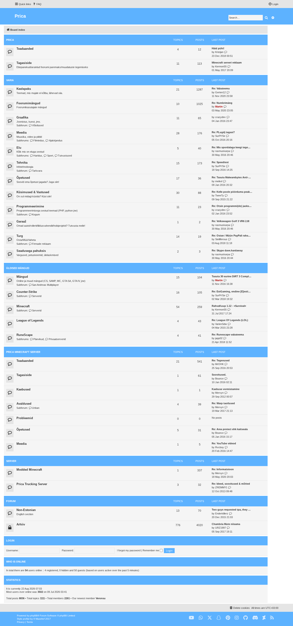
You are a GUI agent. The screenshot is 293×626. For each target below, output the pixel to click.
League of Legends (29, 320)
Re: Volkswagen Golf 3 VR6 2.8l (230, 221)
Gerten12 (220, 92)
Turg (19, 236)
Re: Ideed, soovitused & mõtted (231, 483)
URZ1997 (220, 527)
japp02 (218, 338)
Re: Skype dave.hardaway (227, 250)
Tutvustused (65, 155)
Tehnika (21, 162)
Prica (10, 39)
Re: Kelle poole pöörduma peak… (232, 191)
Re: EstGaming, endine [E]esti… (231, 291)
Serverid (36, 296)
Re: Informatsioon (223, 469)
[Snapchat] (218, 617)
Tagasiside (24, 63)
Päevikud (38, 339)
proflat (26, 619)
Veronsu (101, 598)
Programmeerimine (30, 206)
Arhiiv (20, 524)
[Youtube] (191, 617)
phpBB (34, 615)
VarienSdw (221, 324)
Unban (35, 407)
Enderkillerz (221, 513)
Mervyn (219, 392)
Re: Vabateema (221, 88)
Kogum (36, 214)
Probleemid (24, 418)
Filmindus (38, 140)
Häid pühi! (218, 48)
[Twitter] (209, 617)
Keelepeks (23, 89)
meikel (218, 181)
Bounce (219, 378)
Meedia (21, 132)
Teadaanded (24, 48)
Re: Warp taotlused (223, 403)
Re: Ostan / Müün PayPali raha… (231, 235)
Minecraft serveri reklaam (227, 62)
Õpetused (23, 177)
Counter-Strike (26, 292)
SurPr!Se (220, 136)
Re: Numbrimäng (222, 103)
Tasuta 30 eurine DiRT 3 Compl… (231, 276)
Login (10, 540)
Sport (50, 155)
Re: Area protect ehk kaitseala (230, 429)
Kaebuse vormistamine (225, 389)
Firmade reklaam (41, 243)
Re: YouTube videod (224, 443)
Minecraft (23, 306)
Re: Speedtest (220, 162)
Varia (10, 80)
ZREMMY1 (221, 487)
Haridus (37, 155)
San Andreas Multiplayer (45, 284)
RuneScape (24, 335)
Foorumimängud (28, 103)
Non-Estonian (26, 510)
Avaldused (23, 403)
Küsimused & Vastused (32, 192)
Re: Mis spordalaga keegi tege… (231, 147)
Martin (219, 106)
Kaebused (23, 389)
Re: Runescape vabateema (228, 334)
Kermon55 (221, 66)
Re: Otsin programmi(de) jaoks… (232, 206)
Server (11, 461)
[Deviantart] (264, 617)
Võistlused (37, 125)
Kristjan (219, 52)
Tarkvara (37, 170)
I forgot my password (129, 550)
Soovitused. (219, 374)
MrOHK (219, 364)
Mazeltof (40, 619)
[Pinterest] (228, 617)
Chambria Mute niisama (226, 524)
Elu (18, 147)
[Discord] (255, 617)
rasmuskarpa (222, 151)
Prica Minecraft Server (23, 352)
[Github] (245, 617)
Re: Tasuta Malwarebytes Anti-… (231, 177)
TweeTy (219, 195)
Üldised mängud (17, 268)
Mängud (22, 276)
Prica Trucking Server (31, 484)
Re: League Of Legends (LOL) (230, 320)
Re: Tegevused (221, 360)
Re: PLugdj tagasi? (223, 132)
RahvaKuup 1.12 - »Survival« (229, 306)
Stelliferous (221, 239)
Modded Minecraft (29, 469)
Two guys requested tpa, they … (231, 509)
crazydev (220, 117)
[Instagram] (236, 617)
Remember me (151, 550)
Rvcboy (219, 447)
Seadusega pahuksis (31, 251)
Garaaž (21, 221)
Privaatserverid (57, 339)
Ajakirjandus (55, 140)
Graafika (22, 117)
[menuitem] (36, 4)
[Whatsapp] (201, 617)
